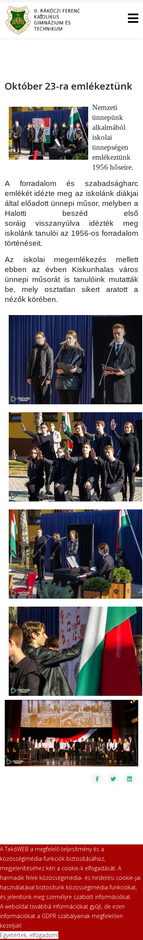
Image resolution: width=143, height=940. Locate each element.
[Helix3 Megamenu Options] (133, 19)
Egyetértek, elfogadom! (29, 935)
